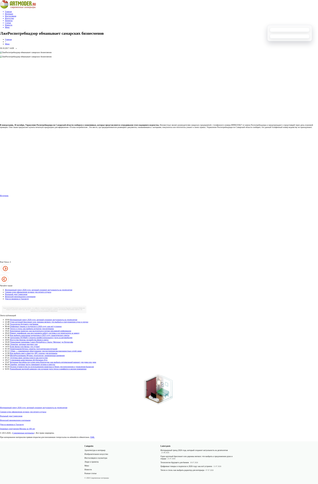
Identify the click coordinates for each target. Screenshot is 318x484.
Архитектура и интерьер (94, 450)
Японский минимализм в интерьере (20, 297)
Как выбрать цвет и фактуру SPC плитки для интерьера (33, 353)
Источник (4, 196)
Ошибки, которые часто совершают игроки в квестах (32, 364)
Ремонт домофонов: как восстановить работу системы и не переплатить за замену (45, 333)
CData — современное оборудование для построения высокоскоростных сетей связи (46, 351)
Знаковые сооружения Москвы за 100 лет (17, 429)
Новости (88, 469)
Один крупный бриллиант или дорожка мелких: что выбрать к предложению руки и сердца (30, 308)
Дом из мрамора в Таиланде (17, 299)
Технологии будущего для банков (68, 308)
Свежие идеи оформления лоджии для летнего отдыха (28, 292)
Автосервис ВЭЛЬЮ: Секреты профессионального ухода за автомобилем (41, 338)
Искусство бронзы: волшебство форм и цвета (29, 340)
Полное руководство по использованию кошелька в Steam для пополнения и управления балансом (52, 367)
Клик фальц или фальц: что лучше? (25, 347)
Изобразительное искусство (96, 454)
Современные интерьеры (23, 433)
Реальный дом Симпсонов (16, 294)
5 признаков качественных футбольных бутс (29, 360)
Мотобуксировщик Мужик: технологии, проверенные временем (37, 355)
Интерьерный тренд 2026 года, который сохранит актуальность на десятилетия (38, 290)
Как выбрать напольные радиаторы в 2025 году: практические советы (39, 335)
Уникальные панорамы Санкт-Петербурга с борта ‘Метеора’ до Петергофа (41, 342)
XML (92, 437)
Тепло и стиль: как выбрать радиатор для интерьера (51, 309)
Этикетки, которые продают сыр (24, 344)
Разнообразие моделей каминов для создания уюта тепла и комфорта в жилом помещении (48, 369)
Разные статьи (90, 473)
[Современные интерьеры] (18, 8)
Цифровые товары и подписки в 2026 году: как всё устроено (36, 326)
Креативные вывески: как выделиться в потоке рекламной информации (56, 310)
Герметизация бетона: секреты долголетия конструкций (33, 349)
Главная (8, 39)
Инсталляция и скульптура (95, 458)
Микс (7, 44)
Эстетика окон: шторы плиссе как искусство (29, 358)
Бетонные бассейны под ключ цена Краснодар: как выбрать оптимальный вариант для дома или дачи (53, 362)
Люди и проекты (91, 462)
